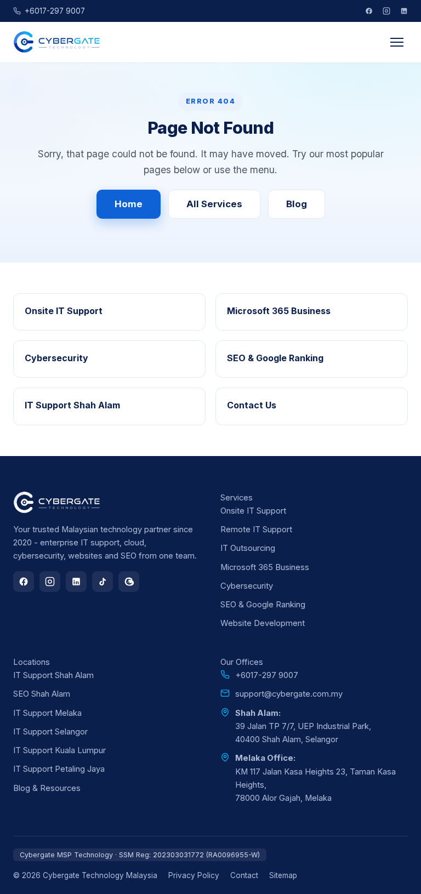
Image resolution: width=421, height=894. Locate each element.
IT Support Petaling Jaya (59, 769)
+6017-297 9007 (55, 11)
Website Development (262, 623)
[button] (397, 42)
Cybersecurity (246, 586)
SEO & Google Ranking (262, 605)
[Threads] (128, 581)
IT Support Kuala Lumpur (59, 750)
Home (129, 203)
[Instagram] (386, 11)
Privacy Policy (193, 875)
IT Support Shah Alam (53, 675)
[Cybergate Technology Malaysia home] (57, 42)
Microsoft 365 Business (264, 567)
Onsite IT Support (253, 511)
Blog (296, 203)
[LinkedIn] (404, 11)
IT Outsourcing (247, 548)
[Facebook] (369, 11)
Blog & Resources (47, 788)
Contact (244, 875)
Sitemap (283, 875)
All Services (214, 203)
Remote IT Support (256, 529)
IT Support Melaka (47, 713)
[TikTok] (102, 581)
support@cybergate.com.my (289, 694)
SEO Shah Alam (41, 694)
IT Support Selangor (50, 732)
